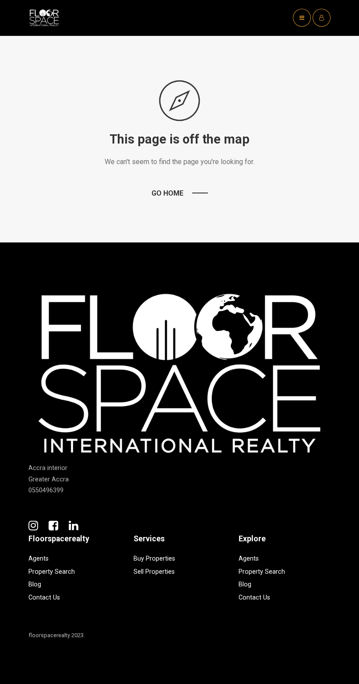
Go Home (167, 193)
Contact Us (44, 597)
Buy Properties (154, 558)
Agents (38, 558)
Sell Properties (154, 571)
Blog (34, 584)
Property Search (51, 571)
